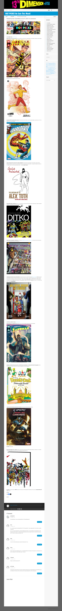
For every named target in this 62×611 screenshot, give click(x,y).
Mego (52, 69)
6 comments (32, 18)
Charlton (50, 65)
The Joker (47, 73)
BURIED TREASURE (50, 28)
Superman (52, 72)
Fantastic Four (47, 67)
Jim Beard (55, 68)
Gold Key (54, 67)
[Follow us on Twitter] (49, 10)
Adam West (47, 63)
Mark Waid (47, 69)
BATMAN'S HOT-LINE (50, 25)
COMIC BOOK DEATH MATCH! (51, 29)
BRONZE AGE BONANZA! (50, 26)
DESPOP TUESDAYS (50, 34)
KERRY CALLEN (49, 39)
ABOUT (7, 10)
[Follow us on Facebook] (51, 10)
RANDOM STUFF (49, 47)
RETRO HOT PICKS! (50, 49)
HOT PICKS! (12, 16)
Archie (53, 63)
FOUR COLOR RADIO (50, 35)
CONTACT (10, 10)
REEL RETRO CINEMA (50, 48)
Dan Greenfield (16, 18)
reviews (54, 71)
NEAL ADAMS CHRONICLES (51, 43)
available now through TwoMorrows (27, 240)
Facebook (19, 509)
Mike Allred (49, 70)
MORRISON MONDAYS (50, 40)
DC (47, 66)
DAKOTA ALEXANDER (50, 33)
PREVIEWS (48, 45)
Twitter (21, 509)
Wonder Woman (48, 74)
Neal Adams (52, 70)
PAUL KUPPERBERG (50, 44)
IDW (50, 68)
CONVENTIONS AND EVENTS (51, 31)
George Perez (51, 67)
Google (18, 509)
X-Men (50, 74)
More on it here (34, 276)
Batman (51, 64)
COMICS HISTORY (49, 30)
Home (7, 16)
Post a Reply (39, 535)
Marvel (50, 69)
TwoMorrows (52, 73)
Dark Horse (54, 65)
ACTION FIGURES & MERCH (51, 24)
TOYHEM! (49, 73)
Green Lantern (47, 68)
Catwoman (47, 65)
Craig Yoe (52, 65)
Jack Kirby (52, 68)
